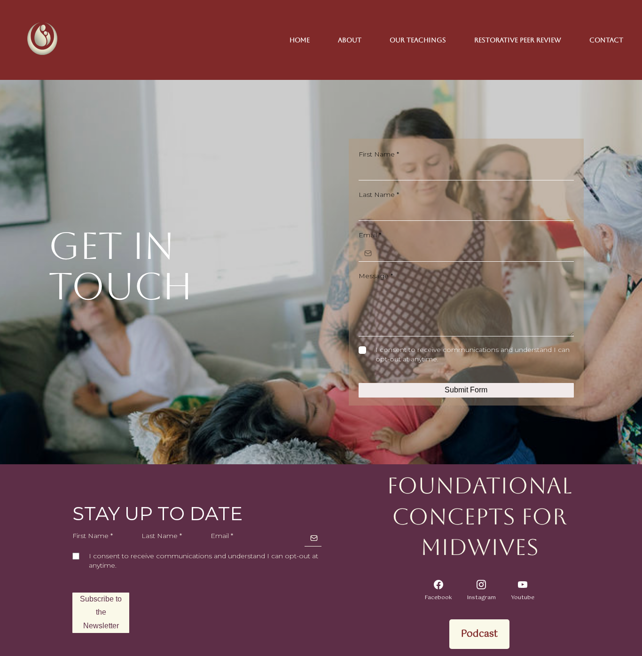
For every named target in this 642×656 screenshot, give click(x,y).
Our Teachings (418, 40)
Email (370, 235)
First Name (379, 154)
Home (300, 40)
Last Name (379, 194)
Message (376, 276)
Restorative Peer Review (517, 40)
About (349, 40)
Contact (606, 40)
